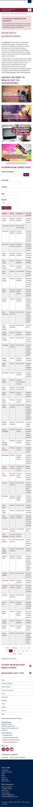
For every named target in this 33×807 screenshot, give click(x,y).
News (3, 773)
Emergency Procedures (7, 802)
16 (27, 651)
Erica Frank (5, 372)
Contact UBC (5, 770)
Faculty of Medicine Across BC (10, 796)
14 (19, 651)
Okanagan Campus (7, 788)
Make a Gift (5, 779)
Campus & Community (7, 690)
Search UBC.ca (6, 781)
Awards (3, 693)
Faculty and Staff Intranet (10, 742)
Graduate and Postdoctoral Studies (16, 719)
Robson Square (6, 793)
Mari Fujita (5, 496)
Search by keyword (8, 171)
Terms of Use (17, 802)
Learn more (10, 56)
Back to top (5, 757)
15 (23, 651)
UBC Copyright (25, 802)
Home (3, 680)
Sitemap (12, 757)
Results (4, 199)
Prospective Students (13, 13)
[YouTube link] (11, 749)
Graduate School (5, 13)
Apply (3, 714)
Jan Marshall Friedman (4, 442)
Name (4, 213)
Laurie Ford (5, 231)
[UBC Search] (29, 2)
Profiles (17, 757)
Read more (20, 27)
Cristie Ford (5, 225)
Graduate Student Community (11, 739)
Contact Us (5, 730)
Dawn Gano (5, 580)
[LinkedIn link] (7, 749)
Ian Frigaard (5, 455)
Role (3, 194)
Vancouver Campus (7, 786)
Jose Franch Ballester (4, 327)
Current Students (6, 687)
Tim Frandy (5, 345)
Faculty (20, 213)
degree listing (24, 68)
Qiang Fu (4, 483)
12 (11, 651)
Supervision (5, 697)
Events (3, 775)
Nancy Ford (5, 244)
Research (22, 757)
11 (7, 651)
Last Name (5, 180)
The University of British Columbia (12, 3)
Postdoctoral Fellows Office (10, 737)
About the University (7, 772)
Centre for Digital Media (8, 794)
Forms (3, 703)
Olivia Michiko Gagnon (4, 550)
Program (4, 187)
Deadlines (4, 700)
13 (15, 651)
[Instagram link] (3, 749)
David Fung (5, 529)
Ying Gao (4, 595)
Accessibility (5, 804)
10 (29, 648)
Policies (4, 707)
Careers (4, 777)
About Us (4, 710)
